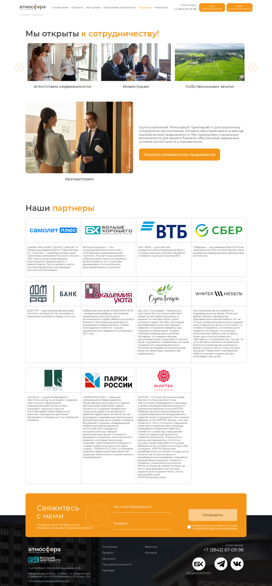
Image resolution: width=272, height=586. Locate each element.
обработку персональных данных (216, 528)
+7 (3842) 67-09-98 (185, 9)
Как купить (93, 7)
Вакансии (151, 546)
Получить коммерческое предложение (179, 154)
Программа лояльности (119, 7)
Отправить (213, 515)
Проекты (77, 7)
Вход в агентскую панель (240, 7)
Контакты (161, 7)
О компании (60, 7)
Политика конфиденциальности (48, 581)
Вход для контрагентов (212, 7)
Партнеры (145, 7)
